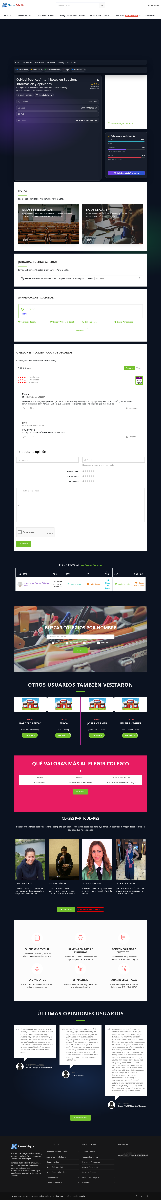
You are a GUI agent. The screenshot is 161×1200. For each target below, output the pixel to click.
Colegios (126, 15)
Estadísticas (80, 979)
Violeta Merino (91, 883)
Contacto (150, 15)
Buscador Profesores (91, 1162)
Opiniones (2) (79, 70)
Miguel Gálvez (57, 883)
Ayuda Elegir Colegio (99, 15)
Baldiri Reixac (30, 723)
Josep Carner (97, 723)
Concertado (74, 642)
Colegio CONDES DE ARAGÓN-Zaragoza (132, 1106)
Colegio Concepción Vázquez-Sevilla (39, 1068)
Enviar (25, 544)
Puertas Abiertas (53, 70)
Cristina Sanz (23, 883)
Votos (138, 368)
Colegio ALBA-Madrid (79, 1075)
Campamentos (24, 15)
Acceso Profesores (90, 1167)
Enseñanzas (23, 70)
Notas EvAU (37, 70)
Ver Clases (67, 909)
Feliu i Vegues (130, 723)
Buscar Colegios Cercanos (122, 123)
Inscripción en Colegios (56, 1157)
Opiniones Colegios (90, 1177)
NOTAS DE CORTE (97, 209)
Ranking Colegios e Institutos (80, 951)
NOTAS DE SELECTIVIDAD (37, 209)
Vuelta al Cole (124, 584)
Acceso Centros (88, 1152)
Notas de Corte (107, 585)
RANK (139, 380)
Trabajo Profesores (68, 15)
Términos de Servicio (76, 1196)
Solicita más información (128, 173)
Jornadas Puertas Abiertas (57, 1152)
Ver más (28, 735)
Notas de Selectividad (123, 979)
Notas (82, 15)
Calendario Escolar (45, 95)
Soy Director (80, 330)
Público (58, 642)
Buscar (7, 15)
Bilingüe (104, 642)
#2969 (139, 383)
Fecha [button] (128, 368)
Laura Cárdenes (125, 883)
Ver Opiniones (82, 1118)
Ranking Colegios (89, 1172)
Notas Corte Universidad (57, 1172)
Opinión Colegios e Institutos (124, 951)
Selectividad (95, 584)
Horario (24, 314)
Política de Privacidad (54, 1196)
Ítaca (64, 723)
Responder (133, 408)
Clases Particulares (45, 15)
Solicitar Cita (99, 278)
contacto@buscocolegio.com (136, 1155)
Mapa (66, 70)
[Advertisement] (80, 37)
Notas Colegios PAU (55, 1167)
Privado (89, 642)
